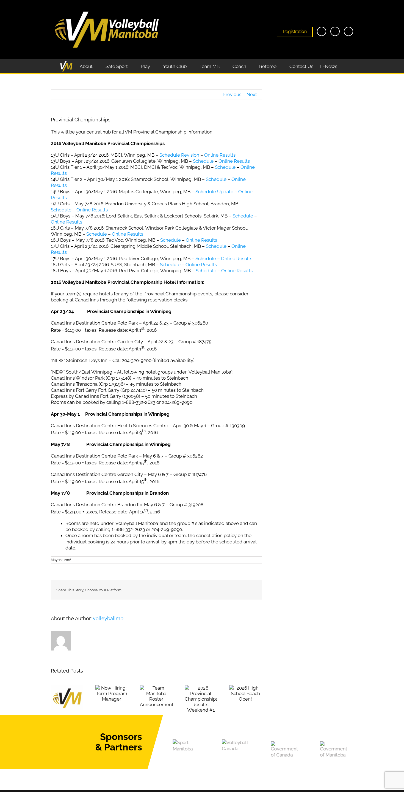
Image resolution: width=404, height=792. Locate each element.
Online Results (220, 155)
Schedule (203, 161)
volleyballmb (108, 618)
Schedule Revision (179, 155)
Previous (232, 94)
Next (252, 94)
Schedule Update (214, 191)
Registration (295, 31)
